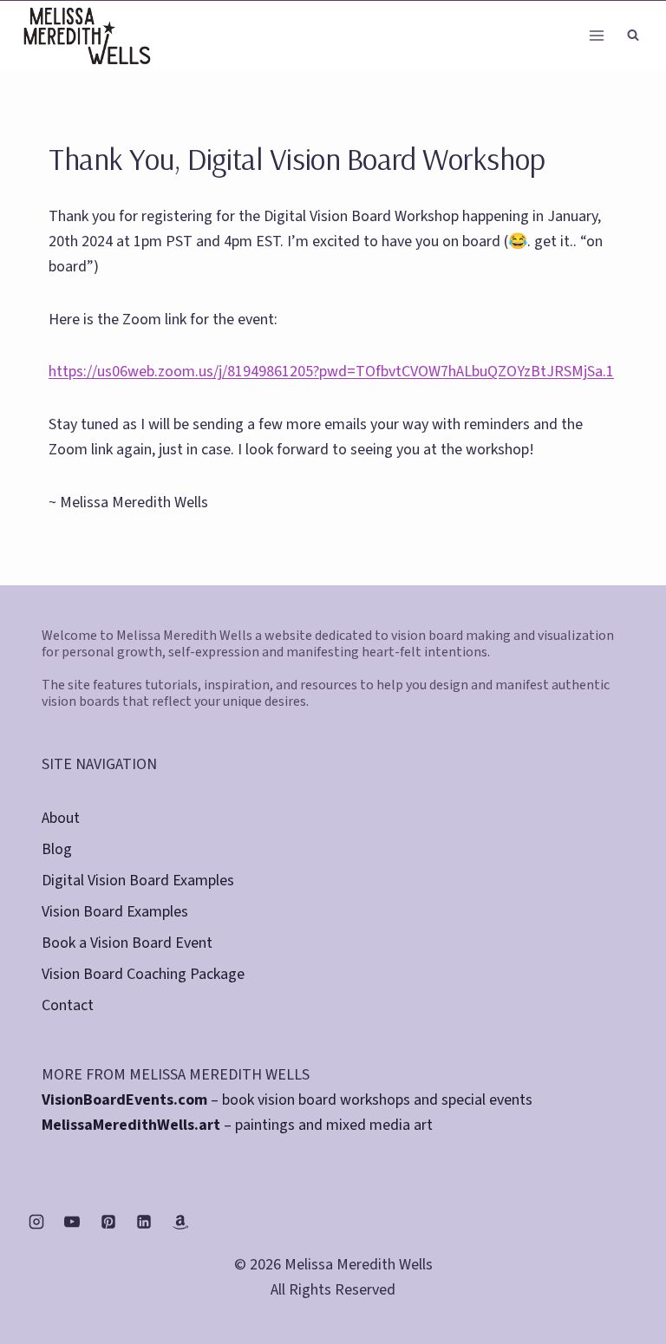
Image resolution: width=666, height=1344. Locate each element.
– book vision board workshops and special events (287, 1100)
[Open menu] (596, 35)
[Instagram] (36, 1221)
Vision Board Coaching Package (143, 974)
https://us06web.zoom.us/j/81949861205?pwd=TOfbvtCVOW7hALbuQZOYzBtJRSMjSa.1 (331, 371)
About (61, 818)
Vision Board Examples (115, 912)
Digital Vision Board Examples (138, 880)
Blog (57, 849)
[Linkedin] (144, 1221)
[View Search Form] (633, 35)
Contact (68, 1005)
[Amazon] (180, 1221)
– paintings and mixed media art (237, 1125)
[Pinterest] (108, 1221)
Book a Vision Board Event (127, 943)
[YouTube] (72, 1221)
